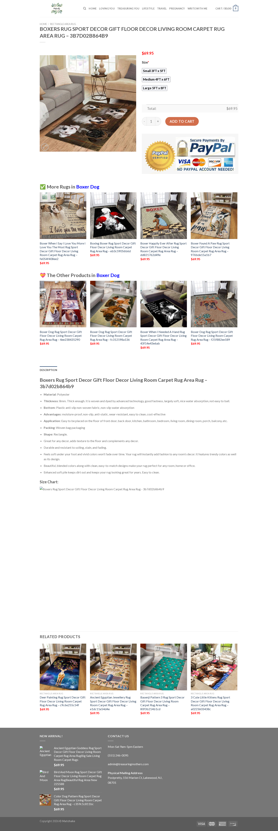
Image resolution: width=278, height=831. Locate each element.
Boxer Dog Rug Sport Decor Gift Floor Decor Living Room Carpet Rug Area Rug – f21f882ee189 (212, 335)
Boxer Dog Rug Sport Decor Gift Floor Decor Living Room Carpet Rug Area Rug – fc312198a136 (111, 335)
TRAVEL (162, 8)
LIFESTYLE (148, 8)
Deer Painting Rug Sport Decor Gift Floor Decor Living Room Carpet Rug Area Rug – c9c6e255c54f (62, 701)
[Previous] (40, 232)
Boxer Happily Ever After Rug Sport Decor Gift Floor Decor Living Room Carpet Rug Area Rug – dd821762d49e (163, 249)
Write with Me (197, 8)
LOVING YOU (107, 8)
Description (48, 370)
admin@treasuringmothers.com (128, 764)
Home (92, 8)
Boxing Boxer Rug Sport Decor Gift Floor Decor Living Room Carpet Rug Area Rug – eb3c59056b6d (113, 247)
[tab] (48, 370)
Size (145, 62)
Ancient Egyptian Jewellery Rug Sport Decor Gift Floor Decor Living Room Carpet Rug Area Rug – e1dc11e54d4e (113, 703)
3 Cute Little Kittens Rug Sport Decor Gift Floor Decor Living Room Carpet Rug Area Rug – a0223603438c (210, 703)
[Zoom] (44, 147)
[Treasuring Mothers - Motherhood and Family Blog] (59, 8)
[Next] (237, 232)
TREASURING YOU (128, 8)
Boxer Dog (87, 186)
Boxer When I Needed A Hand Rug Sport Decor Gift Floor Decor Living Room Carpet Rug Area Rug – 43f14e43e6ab (163, 337)
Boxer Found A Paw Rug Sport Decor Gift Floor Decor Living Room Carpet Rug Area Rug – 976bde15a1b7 (210, 249)
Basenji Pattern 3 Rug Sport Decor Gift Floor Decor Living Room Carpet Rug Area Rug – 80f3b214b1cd (162, 703)
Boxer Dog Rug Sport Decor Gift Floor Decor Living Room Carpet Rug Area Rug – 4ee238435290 (61, 335)
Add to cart (182, 121)
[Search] (84, 8)
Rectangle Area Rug (63, 24)
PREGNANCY (177, 8)
